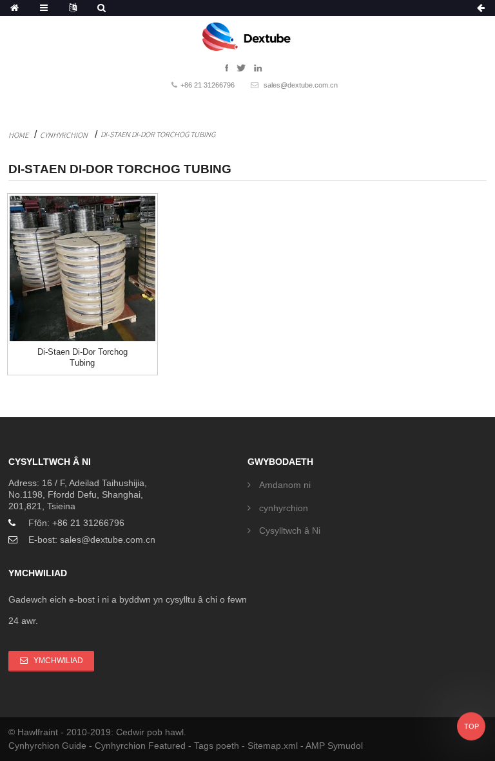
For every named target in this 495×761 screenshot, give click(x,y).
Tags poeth (218, 745)
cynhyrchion (64, 135)
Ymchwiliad (58, 660)
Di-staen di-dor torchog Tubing (158, 134)
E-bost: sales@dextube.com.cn (91, 539)
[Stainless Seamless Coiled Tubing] (82, 268)
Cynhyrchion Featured (141, 745)
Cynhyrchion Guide (48, 745)
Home (18, 135)
